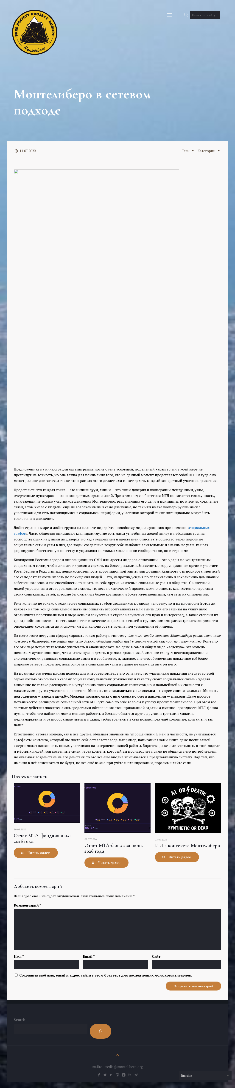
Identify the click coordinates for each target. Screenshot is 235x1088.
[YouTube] (111, 1074)
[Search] (100, 1031)
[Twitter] (105, 1074)
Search (19, 1019)
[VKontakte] (123, 1074)
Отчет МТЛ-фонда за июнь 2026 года (113, 848)
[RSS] (129, 1074)
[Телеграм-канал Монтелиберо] (136, 1074)
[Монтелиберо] (35, 32)
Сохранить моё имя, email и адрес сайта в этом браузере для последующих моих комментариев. (105, 975)
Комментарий (27, 905)
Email (89, 956)
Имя (19, 956)
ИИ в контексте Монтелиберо (187, 846)
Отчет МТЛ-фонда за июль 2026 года (43, 838)
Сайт (156, 956)
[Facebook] (98, 1074)
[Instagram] (117, 1074)
